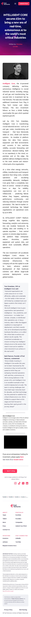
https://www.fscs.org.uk (8, 591)
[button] (15, 3)
